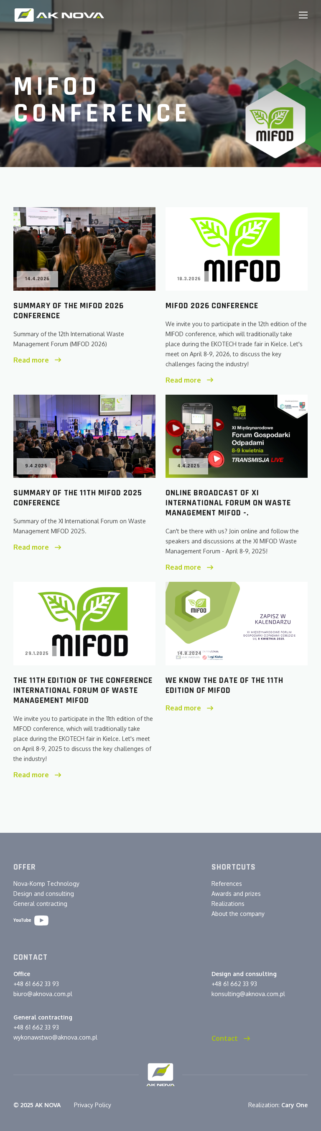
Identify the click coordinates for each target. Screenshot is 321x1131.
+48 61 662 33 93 (36, 983)
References (226, 883)
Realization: (278, 1104)
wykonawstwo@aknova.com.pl (55, 1037)
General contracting (40, 903)
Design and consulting (43, 893)
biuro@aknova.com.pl (42, 993)
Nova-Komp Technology (46, 883)
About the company (238, 913)
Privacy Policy (92, 1104)
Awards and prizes (236, 893)
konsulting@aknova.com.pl (248, 993)
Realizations (228, 903)
